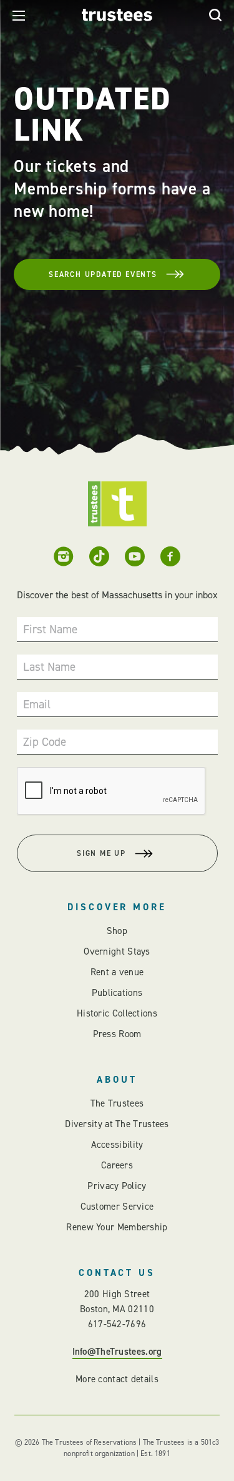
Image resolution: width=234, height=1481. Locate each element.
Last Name (49, 666)
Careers (117, 1165)
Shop (117, 931)
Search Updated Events (103, 274)
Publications (117, 992)
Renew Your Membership (116, 1227)
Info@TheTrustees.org (117, 1351)
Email (37, 704)
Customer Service (117, 1206)
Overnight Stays (117, 951)
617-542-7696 (117, 1324)
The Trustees (117, 1103)
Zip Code (44, 741)
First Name (50, 629)
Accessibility (117, 1144)
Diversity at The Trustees (117, 1124)
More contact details (117, 1379)
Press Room (117, 1034)
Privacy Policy (116, 1186)
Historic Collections (117, 1013)
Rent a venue (117, 972)
